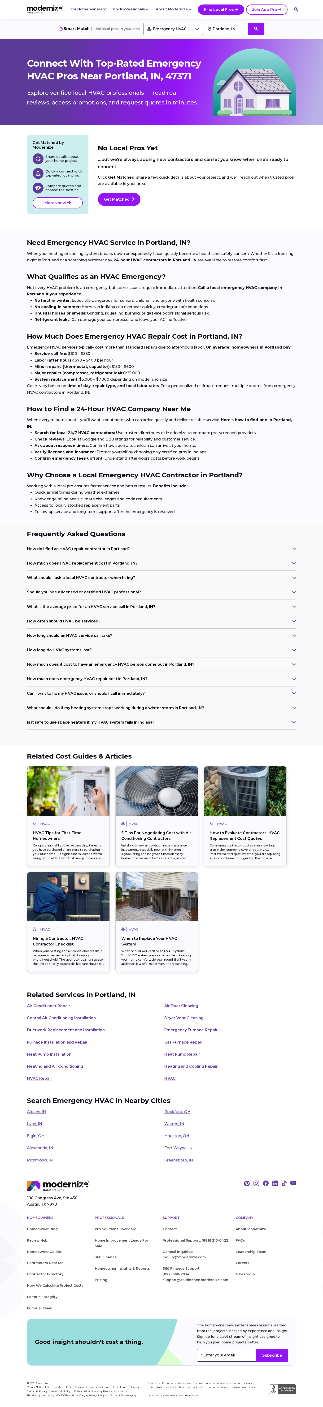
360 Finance (106, 1257)
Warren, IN (174, 1124)
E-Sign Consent (75, 1387)
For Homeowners (86, 9)
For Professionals (129, 9)
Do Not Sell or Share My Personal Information (101, 1391)
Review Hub (37, 1240)
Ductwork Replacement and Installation (66, 1030)
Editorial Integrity (42, 1297)
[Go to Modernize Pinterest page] (247, 1184)
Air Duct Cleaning (181, 1006)
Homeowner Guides (44, 1252)
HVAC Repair (39, 1078)
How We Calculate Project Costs (55, 1285)
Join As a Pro (264, 9)
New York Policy (61, 1391)
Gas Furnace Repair (183, 1042)
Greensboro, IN (178, 1160)
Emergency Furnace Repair (191, 1030)
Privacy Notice (35, 1387)
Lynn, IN (34, 1124)
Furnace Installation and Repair (57, 1042)
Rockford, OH (177, 1111)
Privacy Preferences (100, 1387)
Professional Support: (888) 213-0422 (195, 1240)
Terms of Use (55, 1387)
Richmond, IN (40, 1160)
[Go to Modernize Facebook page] (266, 1184)
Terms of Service (119, 1395)
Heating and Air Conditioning (55, 1066)
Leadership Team (251, 1252)
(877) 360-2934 (176, 1274)
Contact (170, 1229)
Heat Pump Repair (182, 1054)
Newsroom (245, 1274)
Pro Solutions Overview (115, 1229)
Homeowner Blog (42, 1229)
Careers (242, 1263)
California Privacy (37, 1391)
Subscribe (272, 1355)
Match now (55, 203)
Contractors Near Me (45, 1263)
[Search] (296, 9)
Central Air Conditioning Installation (61, 1018)
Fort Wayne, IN (178, 1148)
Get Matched (117, 199)
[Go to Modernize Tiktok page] (284, 1184)
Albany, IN (36, 1111)
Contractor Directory (45, 1274)
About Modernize (172, 9)
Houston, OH (176, 1136)
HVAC (170, 1078)
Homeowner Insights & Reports (122, 1268)
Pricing (101, 1280)
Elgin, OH (35, 1136)
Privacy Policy (96, 1395)
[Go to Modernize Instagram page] (256, 1184)
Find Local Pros (219, 9)
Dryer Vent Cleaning (184, 1018)
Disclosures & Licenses (128, 1387)
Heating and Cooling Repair (191, 1066)
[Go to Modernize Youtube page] (293, 1184)
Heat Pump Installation (49, 1054)
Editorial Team (39, 1308)
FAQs (240, 1240)
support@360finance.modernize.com (195, 1280)
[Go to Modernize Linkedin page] (275, 1184)
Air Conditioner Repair (48, 1006)
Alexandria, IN (40, 1148)
